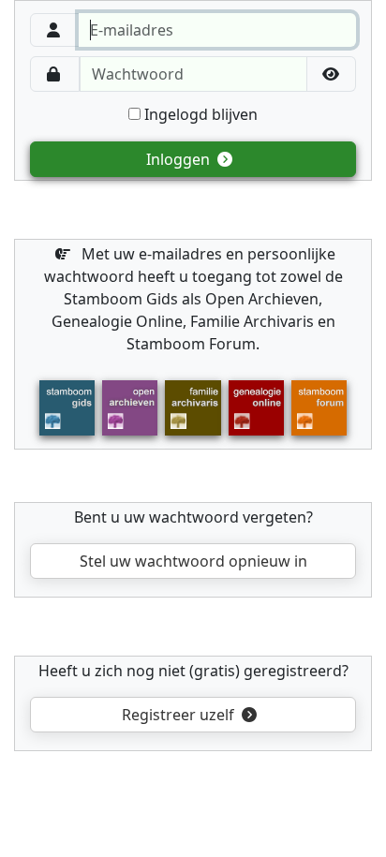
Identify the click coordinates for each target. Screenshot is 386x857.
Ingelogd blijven (199, 114)
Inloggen (180, 159)
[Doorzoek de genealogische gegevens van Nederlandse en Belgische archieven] (129, 406)
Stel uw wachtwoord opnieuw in (193, 561)
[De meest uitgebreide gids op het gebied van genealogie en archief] (67, 406)
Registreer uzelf (180, 714)
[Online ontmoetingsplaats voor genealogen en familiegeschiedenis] (319, 406)
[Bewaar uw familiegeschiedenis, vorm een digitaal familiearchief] (192, 406)
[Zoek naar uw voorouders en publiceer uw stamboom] (256, 406)
